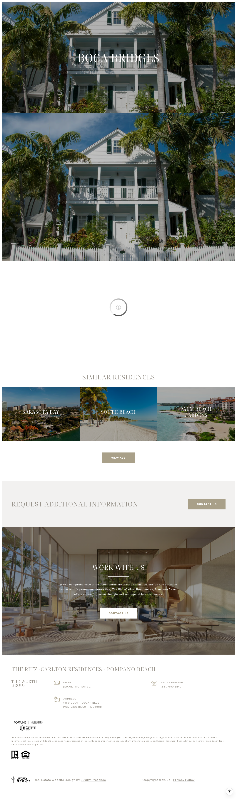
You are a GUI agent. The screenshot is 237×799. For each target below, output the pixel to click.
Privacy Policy (184, 779)
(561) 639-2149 (171, 686)
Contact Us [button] (118, 613)
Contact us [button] (207, 504)
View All (118, 457)
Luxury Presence (93, 779)
